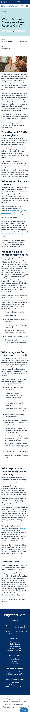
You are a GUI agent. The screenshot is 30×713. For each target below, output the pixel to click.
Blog (4, 12)
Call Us (18, 1)
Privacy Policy (5, 701)
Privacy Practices (15, 701)
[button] (22, 6)
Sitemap (25, 701)
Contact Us (19, 631)
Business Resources (15, 634)
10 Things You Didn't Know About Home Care (14, 234)
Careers (15, 621)
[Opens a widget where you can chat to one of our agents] (24, 710)
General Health (20, 31)
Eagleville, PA (6, 2)
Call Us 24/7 (8, 631)
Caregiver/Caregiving (8, 31)
